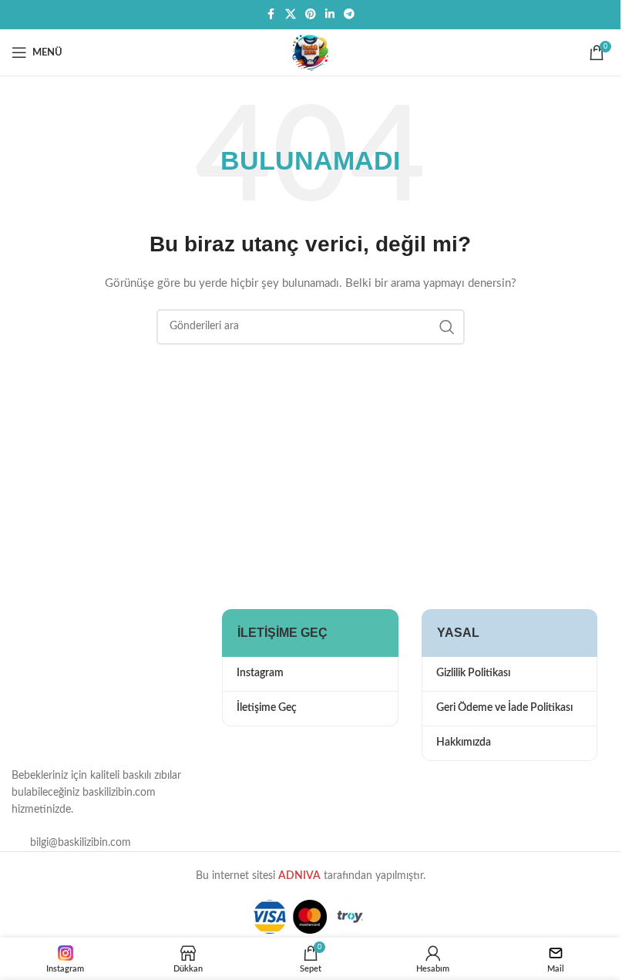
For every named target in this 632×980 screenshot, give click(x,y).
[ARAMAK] (447, 327)
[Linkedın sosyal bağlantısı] (330, 14)
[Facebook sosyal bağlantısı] (271, 14)
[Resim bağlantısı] (89, 673)
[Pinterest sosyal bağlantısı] (311, 14)
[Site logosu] (310, 52)
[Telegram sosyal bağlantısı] (349, 14)
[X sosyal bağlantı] (291, 14)
